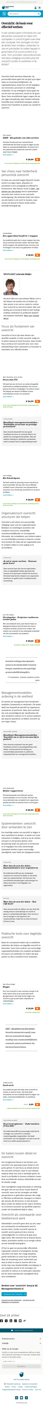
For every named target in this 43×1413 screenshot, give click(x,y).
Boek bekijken (7, 155)
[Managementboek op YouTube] (21, 1397)
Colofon (7, 1387)
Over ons (38, 1390)
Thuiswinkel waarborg (13, 1384)
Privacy (14, 1387)
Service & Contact (27, 1390)
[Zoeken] (38, 14)
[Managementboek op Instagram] (26, 1397)
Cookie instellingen (31, 1387)
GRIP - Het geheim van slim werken (20, 1029)
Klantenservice (8, 1339)
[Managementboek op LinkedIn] (16, 1397)
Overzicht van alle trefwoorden (12, 1300)
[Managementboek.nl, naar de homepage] (8, 9)
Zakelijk (5, 1343)
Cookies (20, 1387)
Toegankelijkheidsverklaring (11, 1390)
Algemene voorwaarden (29, 1384)
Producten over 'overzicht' (13, 1294)
